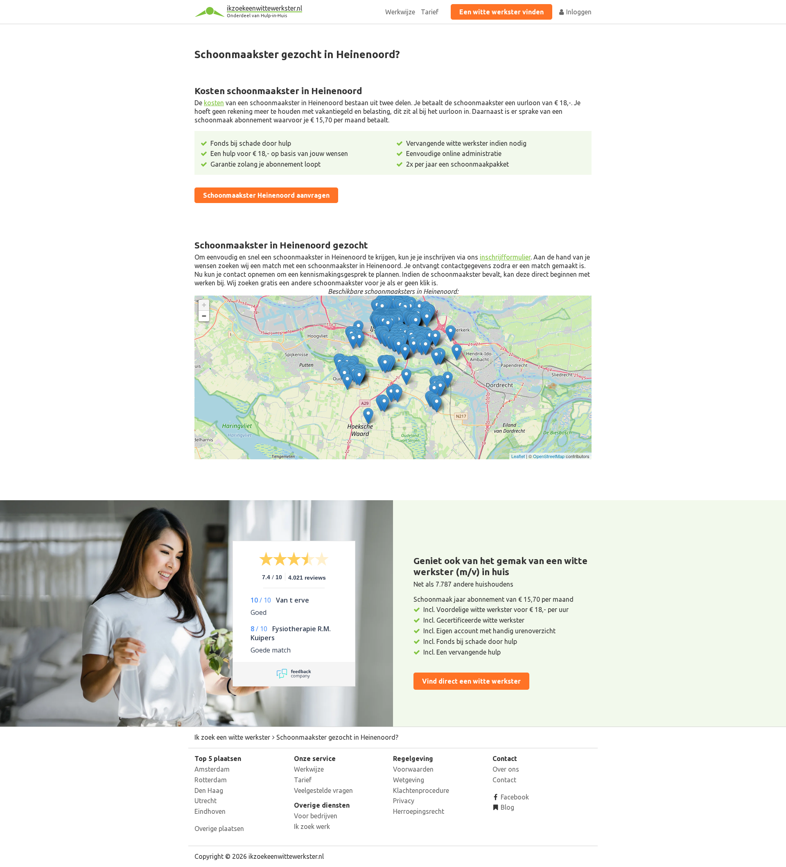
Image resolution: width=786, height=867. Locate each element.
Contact (504, 779)
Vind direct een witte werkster (471, 681)
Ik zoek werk (312, 826)
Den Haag (208, 790)
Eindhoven (210, 811)
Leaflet (518, 456)
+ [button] (204, 304)
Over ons (505, 769)
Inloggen (578, 12)
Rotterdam (210, 779)
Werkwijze (400, 12)
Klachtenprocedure (421, 790)
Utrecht (205, 800)
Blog (506, 807)
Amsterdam (212, 769)
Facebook (514, 797)
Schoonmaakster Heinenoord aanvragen (266, 195)
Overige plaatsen (219, 828)
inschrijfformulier (505, 257)
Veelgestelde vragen (323, 790)
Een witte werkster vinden (501, 12)
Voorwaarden (413, 769)
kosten (214, 102)
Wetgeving (408, 779)
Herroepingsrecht (418, 811)
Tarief (429, 12)
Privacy (403, 800)
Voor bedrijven (315, 816)
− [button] (204, 316)
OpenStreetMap (549, 456)
